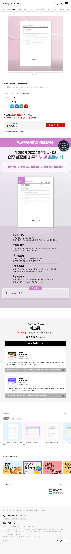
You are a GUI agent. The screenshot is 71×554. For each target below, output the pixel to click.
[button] (69, 468)
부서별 (12, 93)
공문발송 (26, 93)
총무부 (19, 93)
